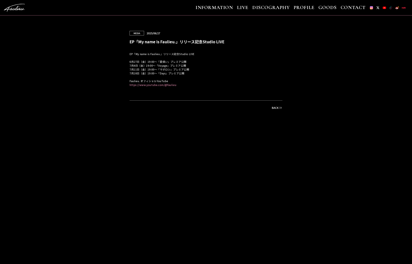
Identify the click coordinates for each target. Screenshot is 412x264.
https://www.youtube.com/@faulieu (153, 85)
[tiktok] (391, 8)
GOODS (327, 7)
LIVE (242, 7)
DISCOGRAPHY (271, 7)
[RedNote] (404, 8)
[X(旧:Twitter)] (378, 8)
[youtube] (384, 8)
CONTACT (353, 7)
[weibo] (397, 8)
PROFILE (304, 7)
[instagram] (371, 8)
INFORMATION (214, 7)
